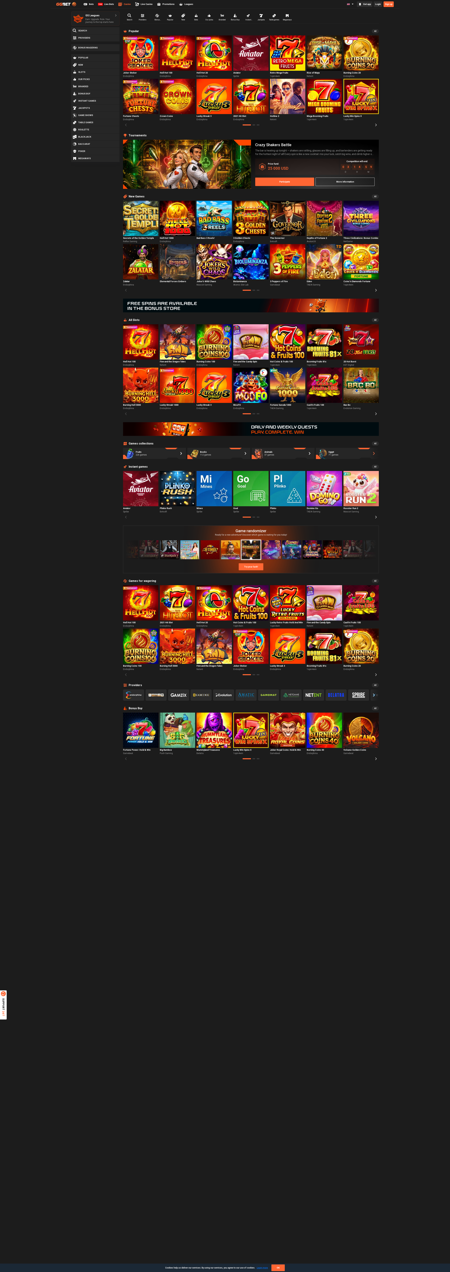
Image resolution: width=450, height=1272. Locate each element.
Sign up (388, 4)
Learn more (262, 1268)
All (375, 31)
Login (378, 4)
